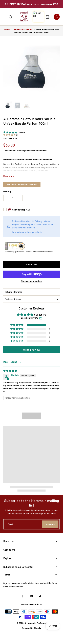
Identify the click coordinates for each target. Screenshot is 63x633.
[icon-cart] (47, 16)
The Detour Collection (22, 29)
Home (7, 29)
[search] (10, 16)
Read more (8, 176)
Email (10, 524)
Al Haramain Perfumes (35, 623)
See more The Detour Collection (22, 184)
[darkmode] (57, 17)
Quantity (7, 191)
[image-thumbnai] (7, 105)
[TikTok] (40, 596)
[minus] (7, 198)
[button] (10, 132)
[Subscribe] (56, 574)
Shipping (21, 150)
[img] (10, 370)
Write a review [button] (31, 349)
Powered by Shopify (31, 628)
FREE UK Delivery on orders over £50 (33, 4)
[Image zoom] (31, 71)
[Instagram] (31, 596)
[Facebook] (23, 596)
